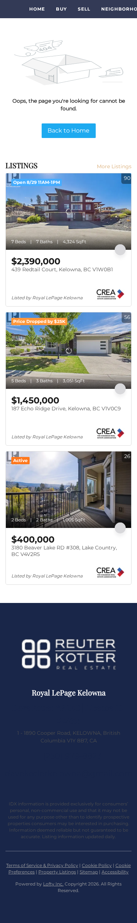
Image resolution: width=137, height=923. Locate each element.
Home (37, 9)
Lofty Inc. (53, 884)
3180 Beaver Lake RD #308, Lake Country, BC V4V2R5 (64, 550)
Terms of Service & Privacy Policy (42, 865)
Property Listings (57, 872)
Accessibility (115, 872)
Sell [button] (84, 9)
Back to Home (68, 130)
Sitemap (89, 872)
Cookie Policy (97, 865)
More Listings (114, 166)
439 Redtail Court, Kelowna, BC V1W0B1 (62, 269)
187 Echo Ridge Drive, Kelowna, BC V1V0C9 (66, 408)
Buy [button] (61, 9)
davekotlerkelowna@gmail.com (69, 773)
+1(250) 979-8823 (68, 756)
